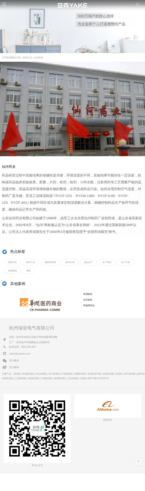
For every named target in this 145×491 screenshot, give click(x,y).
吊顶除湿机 (46, 378)
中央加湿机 (41, 373)
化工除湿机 (54, 373)
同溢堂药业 (89, 305)
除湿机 (17, 373)
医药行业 (27, 57)
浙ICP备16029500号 (98, 378)
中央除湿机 (67, 373)
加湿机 (83, 378)
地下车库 (125, 262)
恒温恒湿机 (7, 378)
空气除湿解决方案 (11, 57)
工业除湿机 (20, 378)
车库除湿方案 (94, 373)
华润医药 (87, 294)
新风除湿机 (59, 378)
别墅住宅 (12, 262)
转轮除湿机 (33, 378)
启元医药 (87, 299)
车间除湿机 (28, 373)
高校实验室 (50, 262)
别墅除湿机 (80, 373)
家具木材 (70, 262)
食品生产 (88, 262)
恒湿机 (119, 373)
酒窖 (28, 270)
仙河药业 (38, 57)
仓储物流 (12, 270)
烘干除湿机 (130, 373)
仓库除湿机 (108, 373)
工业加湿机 (72, 378)
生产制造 (107, 262)
